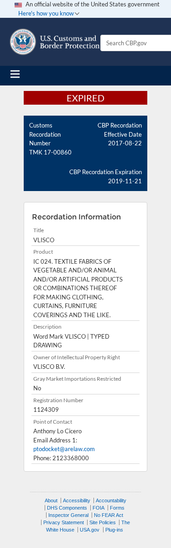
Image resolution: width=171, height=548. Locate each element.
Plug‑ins (114, 529)
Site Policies (102, 522)
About (51, 500)
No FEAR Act (108, 515)
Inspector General (68, 515)
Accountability (111, 500)
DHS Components (67, 508)
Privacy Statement (63, 522)
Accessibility (76, 500)
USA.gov (89, 529)
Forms (117, 508)
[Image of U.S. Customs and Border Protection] (54, 41)
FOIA (98, 508)
